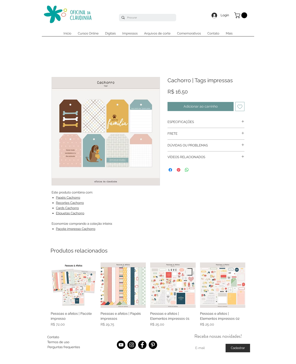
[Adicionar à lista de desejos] (239, 106)
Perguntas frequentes (63, 347)
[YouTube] (121, 345)
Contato (53, 337)
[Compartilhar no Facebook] (170, 169)
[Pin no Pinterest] (178, 169)
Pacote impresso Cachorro (75, 229)
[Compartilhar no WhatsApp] (186, 169)
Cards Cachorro (67, 208)
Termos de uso (58, 342)
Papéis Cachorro (68, 198)
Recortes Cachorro (70, 203)
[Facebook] (142, 345)
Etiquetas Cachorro (70, 213)
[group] (148, 294)
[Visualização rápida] (73, 285)
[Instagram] (131, 345)
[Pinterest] (153, 345)
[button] (241, 15)
